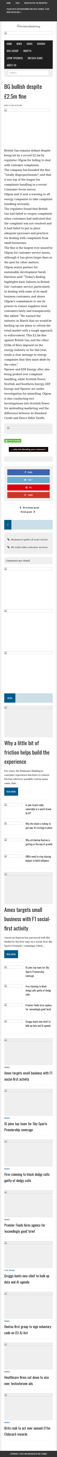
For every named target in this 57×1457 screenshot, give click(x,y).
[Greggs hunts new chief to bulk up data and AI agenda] (13, 1027)
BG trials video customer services (29, 547)
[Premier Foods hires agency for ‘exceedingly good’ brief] (13, 1011)
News (19, 44)
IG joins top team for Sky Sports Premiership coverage (37, 971)
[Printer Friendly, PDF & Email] (12, 440)
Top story (9, 1270)
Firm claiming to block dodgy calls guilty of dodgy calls (38, 990)
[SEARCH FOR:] (28, 72)
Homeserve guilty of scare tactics (29, 539)
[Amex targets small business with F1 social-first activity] (28, 897)
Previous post (31, 507)
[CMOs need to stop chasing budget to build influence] (13, 862)
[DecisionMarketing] (28, 26)
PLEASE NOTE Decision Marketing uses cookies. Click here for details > (28, 10)
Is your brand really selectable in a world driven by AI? (38, 809)
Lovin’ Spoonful (15, 58)
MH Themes (42, 1453)
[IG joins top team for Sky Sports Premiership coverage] (13, 973)
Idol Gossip (13, 51)
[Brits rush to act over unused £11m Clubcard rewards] (28, 1418)
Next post (26, 511)
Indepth (27, 51)
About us (11, 65)
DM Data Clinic (35, 58)
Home (9, 3)
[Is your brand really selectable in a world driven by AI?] (13, 811)
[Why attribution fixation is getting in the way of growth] (13, 846)
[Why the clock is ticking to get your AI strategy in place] (13, 829)
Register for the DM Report (36, 3)
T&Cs (17, 3)
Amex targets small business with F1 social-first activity (27, 918)
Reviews (41, 44)
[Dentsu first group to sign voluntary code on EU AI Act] (28, 1316)
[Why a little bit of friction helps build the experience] (28, 730)
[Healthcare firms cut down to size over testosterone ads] (28, 1367)
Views (29, 44)
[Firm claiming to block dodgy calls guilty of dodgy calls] (13, 992)
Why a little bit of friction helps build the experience (27, 752)
